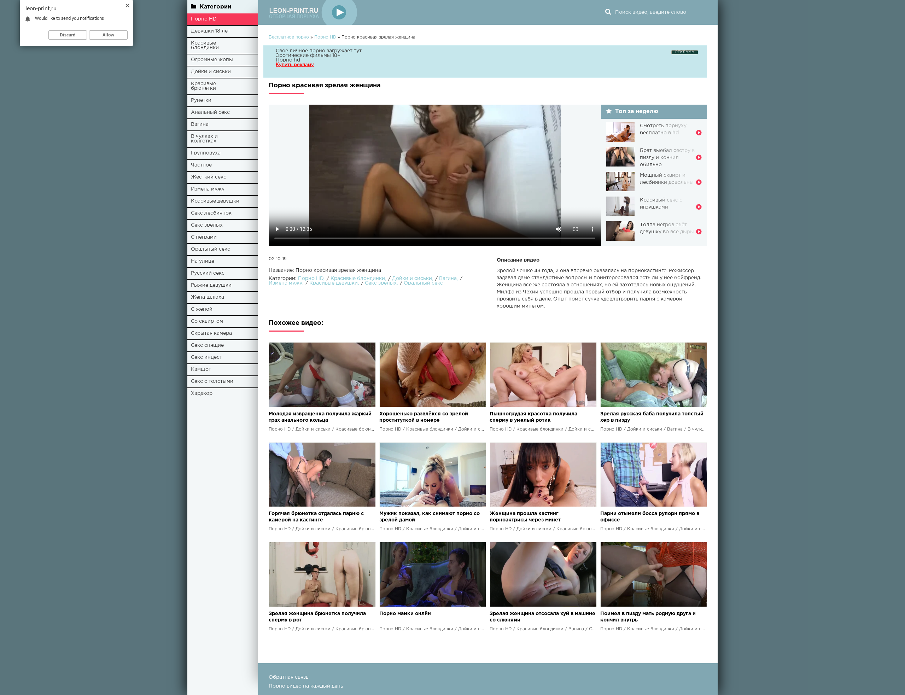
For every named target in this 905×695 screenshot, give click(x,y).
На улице (202, 261)
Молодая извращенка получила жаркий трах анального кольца (320, 417)
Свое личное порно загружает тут (319, 51)
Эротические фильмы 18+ (308, 55)
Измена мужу (207, 189)
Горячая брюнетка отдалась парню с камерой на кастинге (316, 517)
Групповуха (206, 153)
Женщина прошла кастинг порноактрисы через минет (525, 517)
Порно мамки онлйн (405, 614)
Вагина (200, 124)
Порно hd (288, 60)
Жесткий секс (208, 177)
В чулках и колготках (204, 138)
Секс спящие (207, 345)
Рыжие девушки (211, 285)
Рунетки (201, 100)
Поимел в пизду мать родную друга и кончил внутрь (648, 617)
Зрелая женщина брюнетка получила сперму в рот (317, 617)
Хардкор (201, 393)
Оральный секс (210, 249)
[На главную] (313, 12)
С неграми (204, 237)
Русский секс (207, 273)
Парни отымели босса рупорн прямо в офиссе (649, 517)
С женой (201, 309)
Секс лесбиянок (211, 213)
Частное (201, 165)
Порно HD (204, 19)
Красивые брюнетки (203, 86)
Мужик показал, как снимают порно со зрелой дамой (429, 517)
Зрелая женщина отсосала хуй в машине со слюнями (542, 617)
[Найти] (608, 12)
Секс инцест (206, 357)
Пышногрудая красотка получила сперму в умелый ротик (533, 417)
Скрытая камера (211, 333)
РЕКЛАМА (684, 52)
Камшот (201, 369)
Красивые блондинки (205, 45)
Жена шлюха (207, 297)
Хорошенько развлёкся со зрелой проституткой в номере (423, 417)
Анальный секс (210, 112)
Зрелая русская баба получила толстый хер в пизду (651, 417)
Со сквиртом (207, 321)
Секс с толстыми (212, 381)
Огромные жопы (212, 60)
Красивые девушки (215, 201)
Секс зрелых (207, 225)
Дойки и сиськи (211, 72)
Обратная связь (289, 677)
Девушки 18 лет (210, 31)
